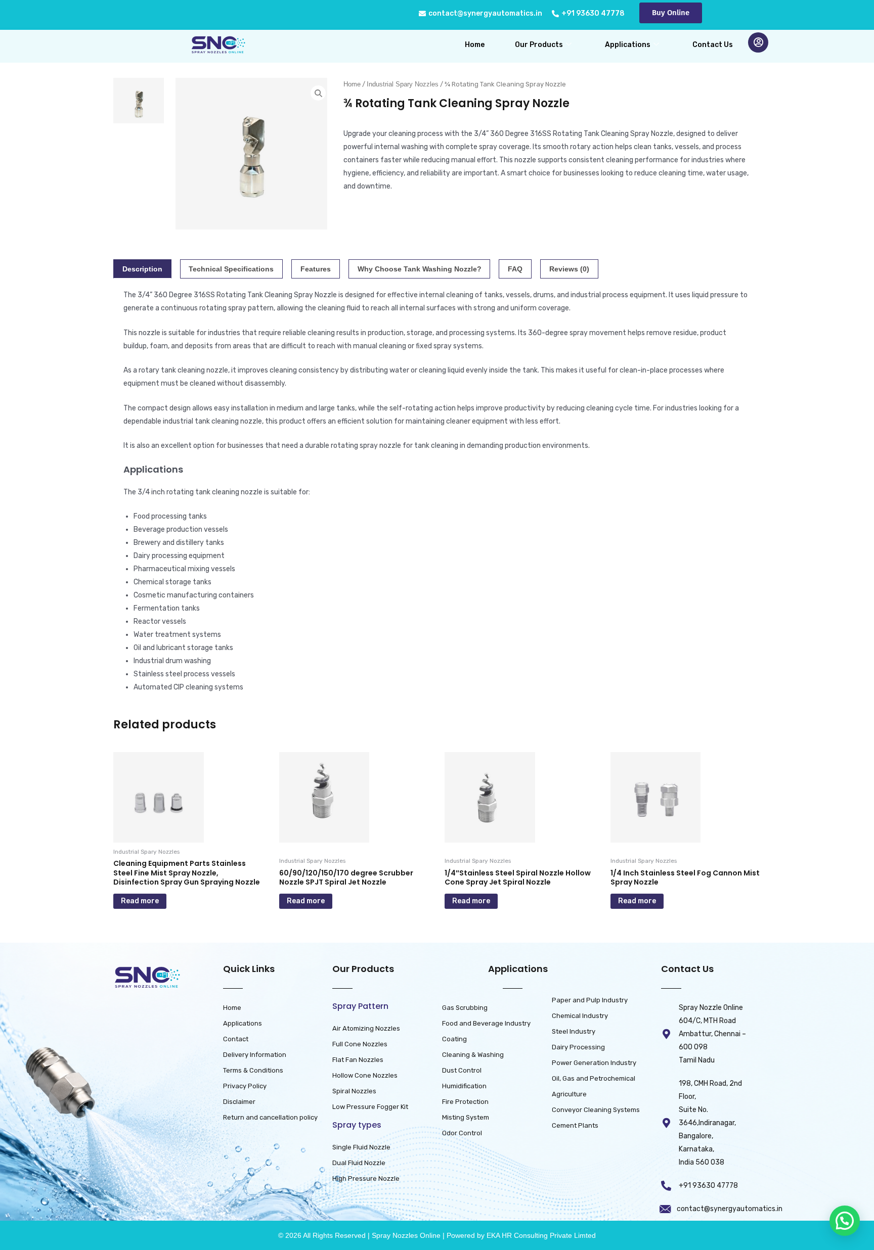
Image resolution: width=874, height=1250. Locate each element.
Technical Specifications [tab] (231, 269)
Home (475, 44)
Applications (627, 44)
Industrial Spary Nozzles (403, 84)
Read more (140, 901)
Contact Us (712, 44)
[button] (844, 1221)
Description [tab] (142, 269)
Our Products (539, 44)
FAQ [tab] (515, 269)
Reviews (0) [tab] (569, 269)
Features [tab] (315, 269)
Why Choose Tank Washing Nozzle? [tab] (420, 269)
